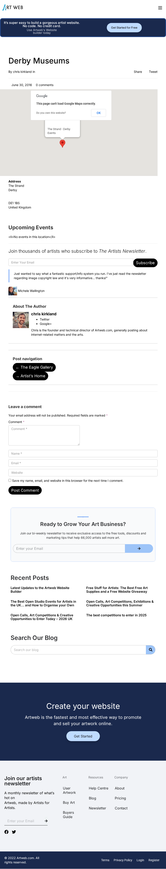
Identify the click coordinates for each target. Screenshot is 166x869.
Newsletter (97, 808)
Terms (105, 860)
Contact (121, 808)
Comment (16, 422)
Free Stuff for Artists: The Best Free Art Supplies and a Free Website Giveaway (117, 590)
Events (52, 133)
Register (154, 860)
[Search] (150, 649)
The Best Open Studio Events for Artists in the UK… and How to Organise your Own (43, 603)
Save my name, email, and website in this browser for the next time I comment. (67, 480)
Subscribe (145, 262)
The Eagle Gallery (34, 367)
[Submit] (139, 548)
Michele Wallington (31, 291)
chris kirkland (22, 71)
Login (140, 860)
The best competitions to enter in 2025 (116, 615)
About (119, 788)
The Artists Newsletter (122, 251)
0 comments (44, 85)
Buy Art (69, 802)
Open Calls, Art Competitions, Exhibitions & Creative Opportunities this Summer (120, 603)
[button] (62, 144)
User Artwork (69, 790)
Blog (92, 798)
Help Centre (98, 788)
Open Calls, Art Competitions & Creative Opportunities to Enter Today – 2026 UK (42, 617)
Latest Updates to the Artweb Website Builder (40, 590)
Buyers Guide (68, 814)
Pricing (120, 798)
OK (99, 113)
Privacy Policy (123, 860)
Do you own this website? (51, 112)
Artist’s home (30, 376)
